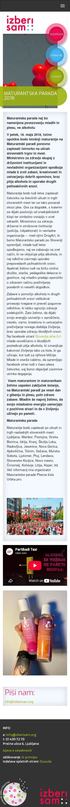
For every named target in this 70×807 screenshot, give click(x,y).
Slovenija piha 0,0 (48, 336)
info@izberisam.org (19, 701)
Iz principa (20, 757)
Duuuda (27, 761)
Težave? (56, 76)
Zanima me (56, 55)
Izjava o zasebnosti (17, 750)
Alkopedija (56, 34)
